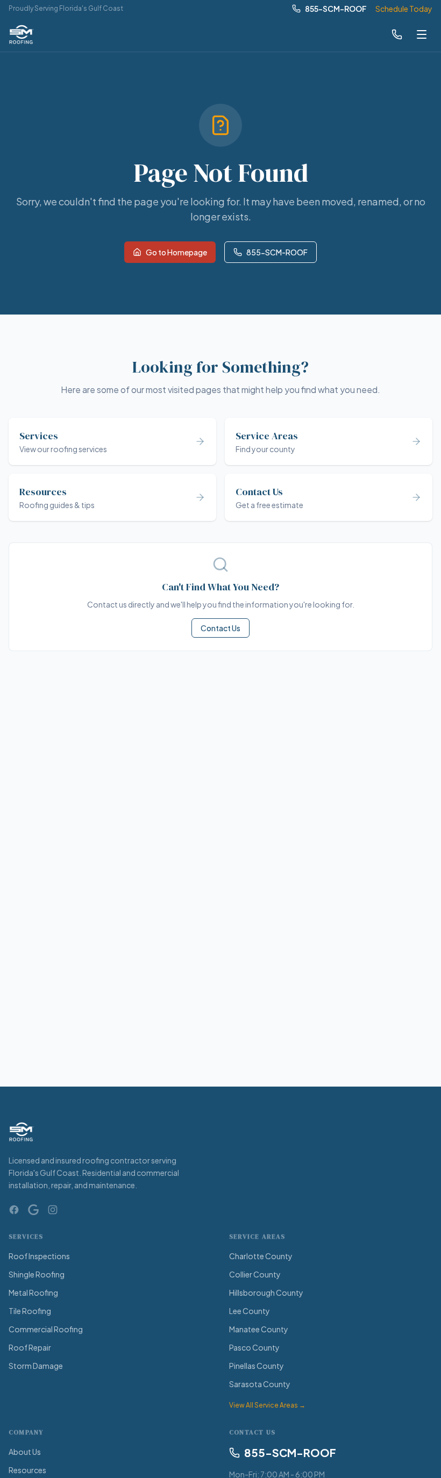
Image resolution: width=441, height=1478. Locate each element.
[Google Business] (33, 1209)
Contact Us (220, 628)
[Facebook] (14, 1209)
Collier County (255, 1274)
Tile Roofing (30, 1311)
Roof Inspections (39, 1256)
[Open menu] (421, 34)
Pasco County (254, 1347)
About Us (25, 1451)
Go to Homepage (176, 252)
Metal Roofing (33, 1292)
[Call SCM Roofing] (397, 34)
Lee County (249, 1311)
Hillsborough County (266, 1292)
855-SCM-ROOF (336, 8)
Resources (27, 1470)
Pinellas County (256, 1365)
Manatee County (258, 1329)
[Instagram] (52, 1209)
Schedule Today (403, 8)
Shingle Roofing (37, 1274)
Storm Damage (36, 1365)
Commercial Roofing (46, 1329)
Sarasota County (259, 1384)
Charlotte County (261, 1256)
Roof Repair (30, 1347)
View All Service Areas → (267, 1405)
